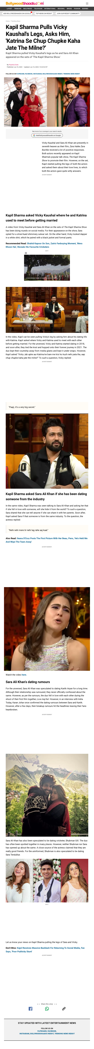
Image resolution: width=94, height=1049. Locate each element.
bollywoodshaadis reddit (42, 1034)
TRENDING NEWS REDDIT (71, 74)
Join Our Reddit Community (68, 13)
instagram (24, 1034)
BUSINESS (85, 8)
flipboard (42, 1031)
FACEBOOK (28, 74)
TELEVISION (38, 8)
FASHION (77, 8)
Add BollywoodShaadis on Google (48, 135)
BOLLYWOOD (27, 8)
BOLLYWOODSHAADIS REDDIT (52, 74)
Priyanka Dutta (13, 65)
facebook (52, 1031)
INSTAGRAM (37, 74)
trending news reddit (65, 1034)
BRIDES (69, 8)
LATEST (9, 8)
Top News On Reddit (44, 13)
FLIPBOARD (20, 74)
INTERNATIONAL (50, 8)
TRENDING (17, 8)
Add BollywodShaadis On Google (17, 13)
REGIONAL (61, 8)
